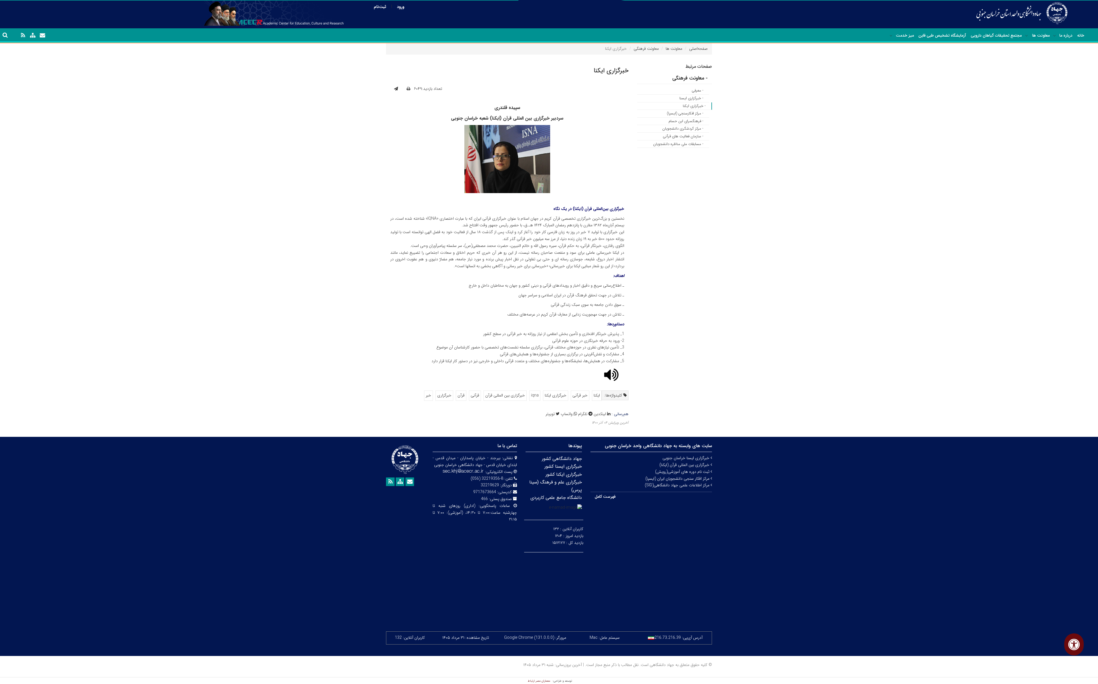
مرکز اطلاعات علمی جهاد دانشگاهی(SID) (678, 485)
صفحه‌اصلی (698, 48)
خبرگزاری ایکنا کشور (564, 474)
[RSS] (23, 35)
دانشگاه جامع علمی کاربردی (556, 497)
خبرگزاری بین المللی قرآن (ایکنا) (685, 465)
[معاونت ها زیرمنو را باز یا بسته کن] (1026, 35)
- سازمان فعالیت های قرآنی (683, 136)
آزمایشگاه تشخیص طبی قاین (942, 35)
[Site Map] (32, 35)
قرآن (461, 395)
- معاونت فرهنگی (690, 78)
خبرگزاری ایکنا (555, 395)
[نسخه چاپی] (408, 89)
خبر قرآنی (580, 395)
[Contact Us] (42, 35)
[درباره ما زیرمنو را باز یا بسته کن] (1054, 35)
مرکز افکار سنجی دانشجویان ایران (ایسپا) (678, 478)
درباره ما (1066, 35)
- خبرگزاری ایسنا (691, 98)
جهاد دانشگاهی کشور (562, 458)
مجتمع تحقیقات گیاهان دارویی (996, 35)
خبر (428, 395)
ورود (400, 7)
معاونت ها (1041, 35)
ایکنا (597, 395)
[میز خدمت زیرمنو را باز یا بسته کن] (891, 35)
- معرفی (697, 91)
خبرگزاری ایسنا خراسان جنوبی (687, 458)
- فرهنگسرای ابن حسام (686, 121)
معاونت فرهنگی (646, 48)
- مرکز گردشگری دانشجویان (682, 129)
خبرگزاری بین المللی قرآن (505, 395)
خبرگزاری (444, 395)
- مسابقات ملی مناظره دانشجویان (678, 144)
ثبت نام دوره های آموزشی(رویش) (683, 472)
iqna (535, 395)
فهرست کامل (605, 496)
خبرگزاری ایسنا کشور (563, 466)
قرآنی (475, 395)
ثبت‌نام (380, 7)
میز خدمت (905, 35)
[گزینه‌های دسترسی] (1074, 644)
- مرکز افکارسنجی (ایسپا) (685, 113)
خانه (1080, 35)
